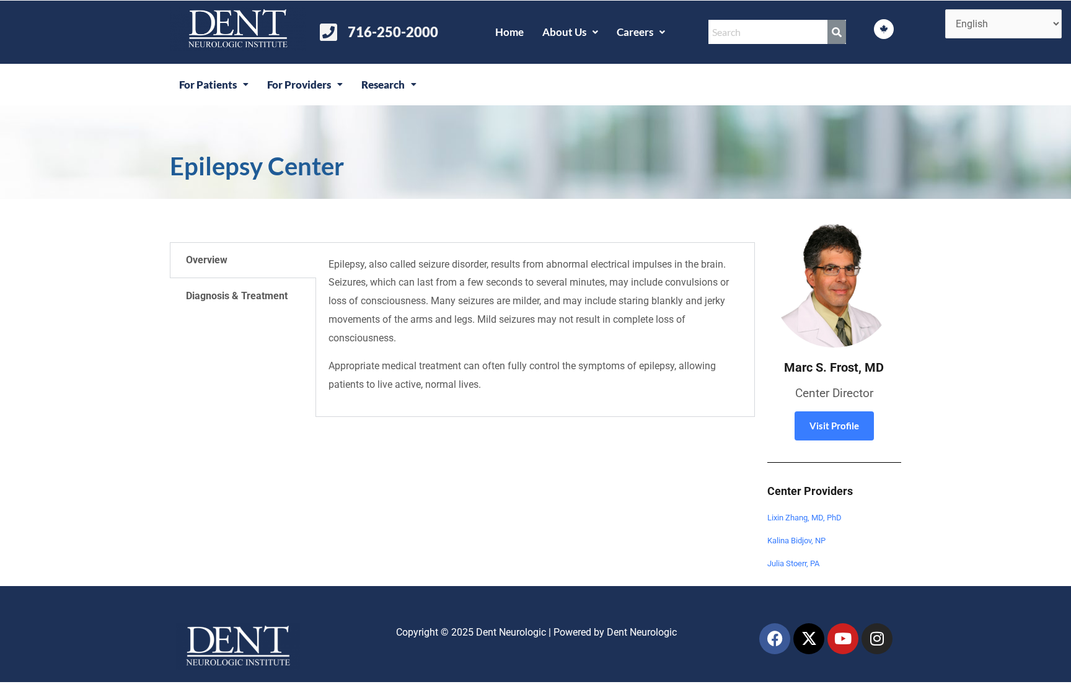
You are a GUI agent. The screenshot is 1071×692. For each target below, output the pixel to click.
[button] (570, 31)
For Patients (208, 84)
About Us (564, 31)
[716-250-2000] (328, 32)
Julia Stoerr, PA (793, 563)
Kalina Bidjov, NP (796, 540)
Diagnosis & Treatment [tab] (237, 296)
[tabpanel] (535, 329)
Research (383, 84)
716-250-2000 (393, 32)
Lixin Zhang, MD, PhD (804, 517)
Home (509, 31)
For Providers (299, 84)
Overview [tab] (206, 260)
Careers (635, 31)
